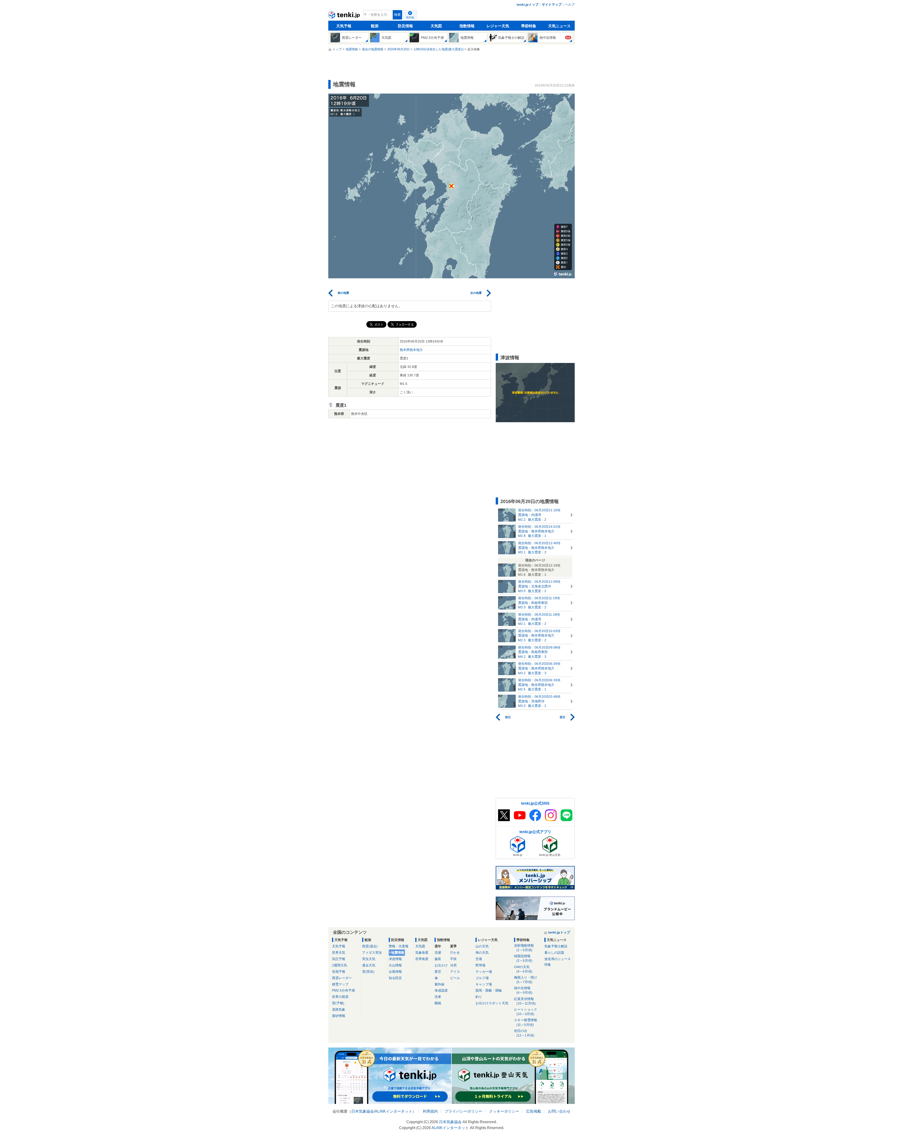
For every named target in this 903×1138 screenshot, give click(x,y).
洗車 (438, 997)
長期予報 (338, 971)
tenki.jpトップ (528, 4)
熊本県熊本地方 (411, 350)
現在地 (410, 17)
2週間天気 (339, 965)
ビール (455, 978)
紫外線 (439, 984)
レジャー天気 (498, 26)
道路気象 (338, 1009)
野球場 (480, 965)
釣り (478, 997)
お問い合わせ (559, 1111)
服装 (438, 959)
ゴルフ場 (482, 978)
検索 (397, 14)
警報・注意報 (398, 946)
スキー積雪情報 (525, 1022)
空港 (478, 959)
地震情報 (397, 952)
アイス (455, 971)
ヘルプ (570, 4)
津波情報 (395, 959)
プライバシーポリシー (463, 1111)
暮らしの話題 (554, 952)
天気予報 (343, 26)
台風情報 (395, 971)
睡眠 (438, 1003)
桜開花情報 (523, 958)
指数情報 (467, 26)
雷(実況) (368, 971)
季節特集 (528, 26)
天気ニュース (559, 26)
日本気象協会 (362, 1111)
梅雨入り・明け (525, 980)
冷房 (453, 965)
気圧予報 (338, 959)
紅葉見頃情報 (525, 1001)
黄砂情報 (338, 1016)
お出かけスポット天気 (491, 1003)
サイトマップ (552, 4)
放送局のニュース (557, 959)
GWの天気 (523, 969)
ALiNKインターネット (393, 1111)
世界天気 (338, 952)
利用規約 (430, 1111)
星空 (438, 971)
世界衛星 (421, 959)
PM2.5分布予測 (343, 990)
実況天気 (368, 959)
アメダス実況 (372, 952)
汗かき (455, 952)
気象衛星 (421, 952)
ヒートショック (525, 1012)
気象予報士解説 (555, 946)
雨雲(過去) (370, 946)
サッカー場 (483, 971)
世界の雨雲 (340, 997)
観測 (374, 26)
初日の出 (524, 1033)
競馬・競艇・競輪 (488, 990)
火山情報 (395, 965)
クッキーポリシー (504, 1111)
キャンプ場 (483, 984)
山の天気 (482, 946)
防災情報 (405, 26)
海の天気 (482, 952)
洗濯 (438, 952)
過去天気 (368, 965)
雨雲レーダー (342, 978)
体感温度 (441, 990)
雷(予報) (338, 1003)
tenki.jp (344, 16)
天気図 (436, 26)
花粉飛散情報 (524, 948)
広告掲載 (533, 1111)
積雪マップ (340, 984)
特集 (547, 964)
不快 (453, 959)
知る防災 (395, 978)
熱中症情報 (523, 990)
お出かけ (441, 965)
